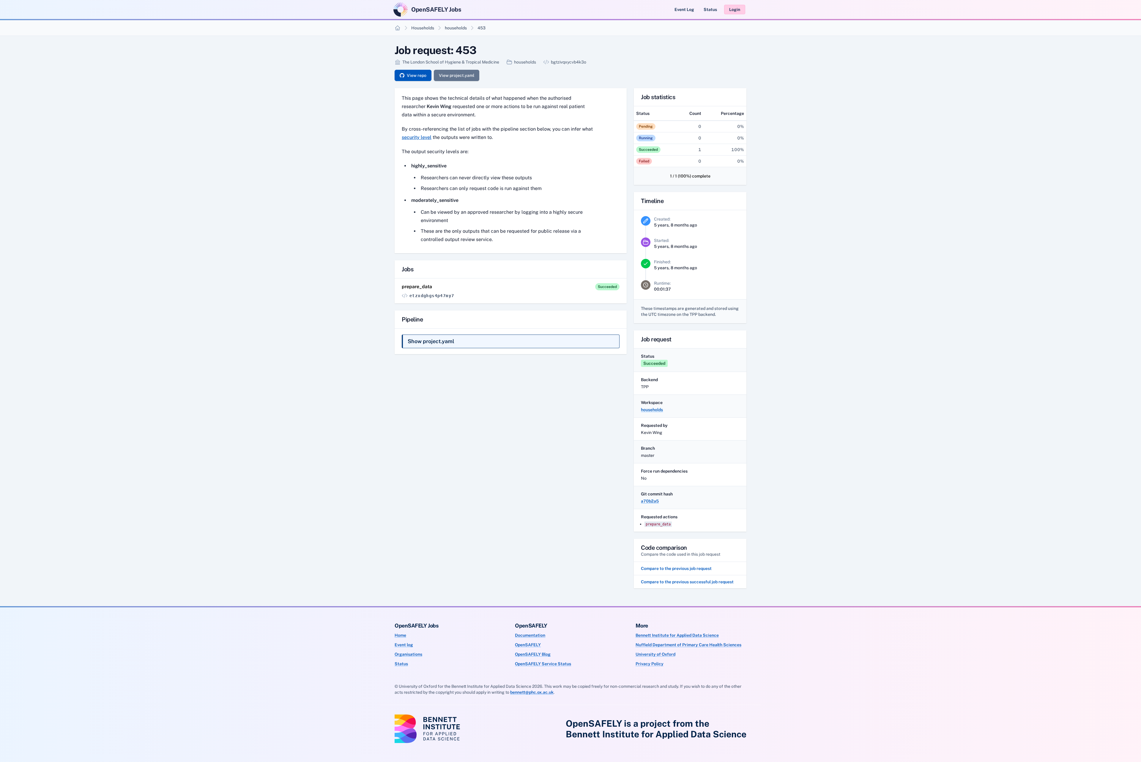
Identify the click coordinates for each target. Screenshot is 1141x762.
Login (734, 9)
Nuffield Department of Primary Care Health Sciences (688, 644)
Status (710, 9)
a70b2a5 (650, 501)
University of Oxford (655, 654)
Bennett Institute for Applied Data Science (677, 635)
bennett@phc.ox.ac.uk (532, 692)
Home (400, 635)
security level (416, 137)
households (456, 28)
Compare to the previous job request (676, 568)
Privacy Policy (650, 663)
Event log (404, 644)
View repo (416, 75)
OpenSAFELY (528, 644)
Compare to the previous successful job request (687, 581)
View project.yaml (456, 75)
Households (422, 28)
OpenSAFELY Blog (533, 654)
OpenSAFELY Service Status (543, 663)
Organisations (408, 654)
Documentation (530, 635)
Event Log (684, 9)
